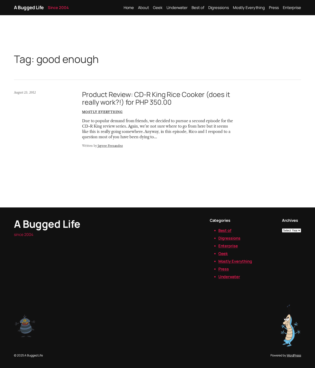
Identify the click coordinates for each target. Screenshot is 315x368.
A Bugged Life (29, 7)
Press (223, 268)
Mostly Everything (102, 112)
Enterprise (228, 245)
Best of (224, 230)
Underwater (229, 276)
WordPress (294, 355)
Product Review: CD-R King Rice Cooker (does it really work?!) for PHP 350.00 (156, 98)
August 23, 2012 (25, 92)
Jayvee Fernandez (110, 146)
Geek (223, 253)
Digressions (229, 238)
